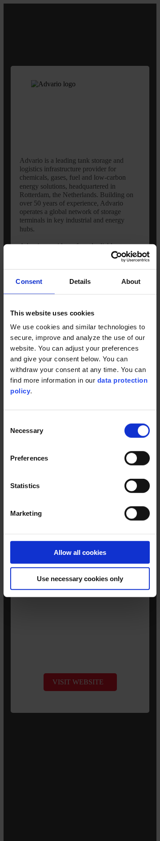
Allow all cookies (80, 552)
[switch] (137, 458)
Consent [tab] (29, 281)
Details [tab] (80, 281)
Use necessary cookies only (80, 578)
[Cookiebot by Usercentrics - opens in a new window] (113, 257)
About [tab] (131, 281)
